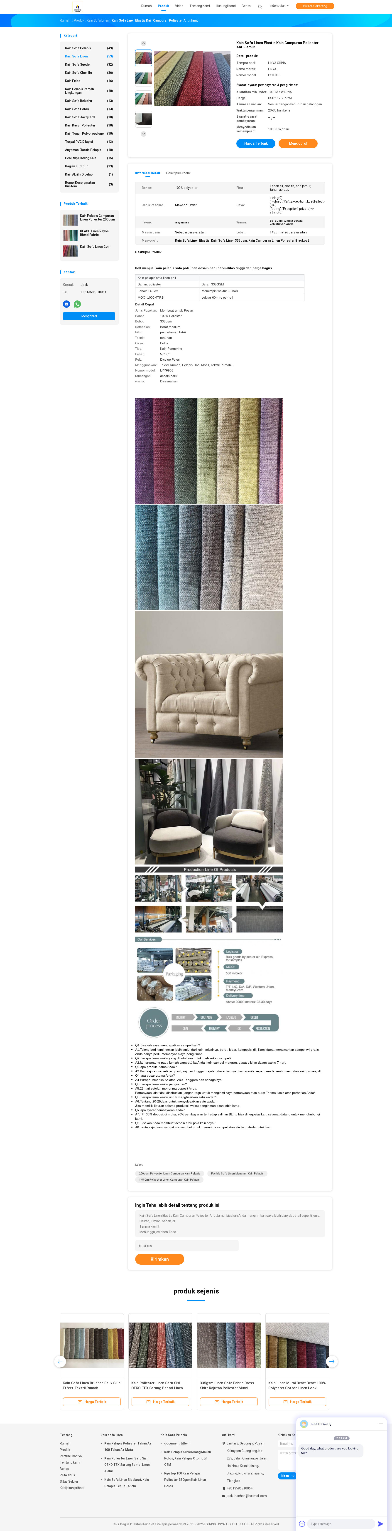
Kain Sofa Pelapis (89, 48)
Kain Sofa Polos (89, 109)
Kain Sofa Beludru (89, 101)
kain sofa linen (89, 56)
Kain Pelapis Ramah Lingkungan (89, 90)
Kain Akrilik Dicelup (89, 174)
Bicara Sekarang (315, 6)
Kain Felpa (89, 81)
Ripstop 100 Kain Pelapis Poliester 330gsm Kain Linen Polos (185, 1480)
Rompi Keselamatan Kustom (89, 184)
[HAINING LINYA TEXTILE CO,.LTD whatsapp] (77, 303)
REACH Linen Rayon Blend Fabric (94, 233)
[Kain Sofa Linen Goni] (70, 251)
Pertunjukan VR (71, 1456)
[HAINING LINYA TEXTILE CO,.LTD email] (66, 303)
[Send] (380, 1524)
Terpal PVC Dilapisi (89, 142)
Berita (64, 1469)
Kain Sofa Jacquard (89, 117)
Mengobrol (89, 316)
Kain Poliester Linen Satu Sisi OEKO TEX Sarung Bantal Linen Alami (127, 1465)
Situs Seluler (69, 1481)
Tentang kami (70, 1462)
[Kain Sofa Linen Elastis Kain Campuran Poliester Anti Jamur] (192, 79)
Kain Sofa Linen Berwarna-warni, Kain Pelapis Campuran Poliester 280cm (90, 1388)
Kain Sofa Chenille (89, 72)
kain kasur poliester (89, 125)
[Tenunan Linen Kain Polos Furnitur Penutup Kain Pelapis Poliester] (160, 1345)
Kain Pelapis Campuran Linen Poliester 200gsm (97, 217)
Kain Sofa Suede (89, 64)
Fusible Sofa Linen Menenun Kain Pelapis (237, 1173)
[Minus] (380, 1424)
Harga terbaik (256, 143)
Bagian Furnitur (89, 166)
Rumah (65, 1443)
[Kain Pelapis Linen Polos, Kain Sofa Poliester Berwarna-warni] (297, 1345)
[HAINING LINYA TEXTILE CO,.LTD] (78, 6)
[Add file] (302, 1524)
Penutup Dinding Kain (89, 158)
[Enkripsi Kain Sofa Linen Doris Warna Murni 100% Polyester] (229, 1345)
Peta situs (67, 1475)
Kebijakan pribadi (72, 1488)
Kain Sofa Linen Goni (95, 246)
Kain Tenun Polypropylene (89, 133)
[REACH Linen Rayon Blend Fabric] (70, 235)
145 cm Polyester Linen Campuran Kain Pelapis (169, 1179)
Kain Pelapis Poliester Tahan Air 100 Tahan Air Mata (128, 1447)
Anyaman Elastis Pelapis (89, 150)
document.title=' (176, 1443)
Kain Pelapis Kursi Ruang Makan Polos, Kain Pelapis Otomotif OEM (187, 1458)
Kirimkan (160, 1259)
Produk (65, 1450)
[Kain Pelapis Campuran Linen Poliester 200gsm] (70, 220)
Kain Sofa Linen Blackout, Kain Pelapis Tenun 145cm (126, 1483)
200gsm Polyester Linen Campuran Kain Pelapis (169, 1173)
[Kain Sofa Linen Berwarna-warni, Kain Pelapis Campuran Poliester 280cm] (92, 1345)
